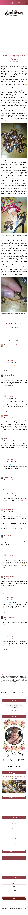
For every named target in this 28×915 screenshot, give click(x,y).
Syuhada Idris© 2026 (14, 908)
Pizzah (6, 416)
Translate (14, 710)
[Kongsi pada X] (14, 327)
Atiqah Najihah (9, 375)
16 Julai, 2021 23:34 (8, 417)
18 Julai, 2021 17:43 (8, 511)
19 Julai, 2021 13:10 (11, 362)
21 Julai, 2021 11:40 (8, 619)
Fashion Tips (18, 324)
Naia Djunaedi (9, 617)
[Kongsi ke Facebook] (10, 327)
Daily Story (11, 324)
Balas (2, 352)
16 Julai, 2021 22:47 (8, 377)
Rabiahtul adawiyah (10, 345)
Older (24, 692)
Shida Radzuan (9, 536)
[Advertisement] (14, 35)
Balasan (7, 357)
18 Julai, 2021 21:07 (8, 537)
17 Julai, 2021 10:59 (8, 479)
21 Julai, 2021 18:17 (11, 495)
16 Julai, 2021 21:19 (8, 346)
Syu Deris (10, 361)
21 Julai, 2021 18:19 (11, 599)
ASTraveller (8, 477)
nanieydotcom (9, 576)
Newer (3, 692)
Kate (22, 910)
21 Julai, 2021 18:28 (11, 461)
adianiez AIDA (8, 509)
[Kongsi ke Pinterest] (17, 327)
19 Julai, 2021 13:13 (11, 398)
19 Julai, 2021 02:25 (8, 578)
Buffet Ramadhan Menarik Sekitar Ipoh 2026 (14, 777)
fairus (6, 439)
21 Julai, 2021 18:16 (11, 638)
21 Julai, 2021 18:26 (11, 557)
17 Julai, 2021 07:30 (9, 440)
